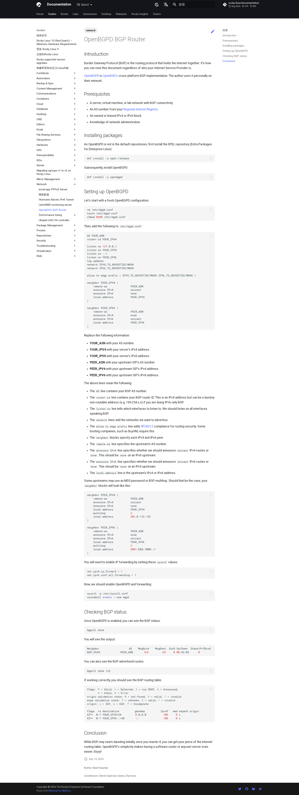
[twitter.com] (240, 789)
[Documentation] (39, 4)
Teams (157, 13)
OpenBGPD (91, 75)
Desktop (106, 13)
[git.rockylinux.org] (253, 789)
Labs (76, 13)
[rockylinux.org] (260, 789)
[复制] (211, 158)
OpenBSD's (110, 75)
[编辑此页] (212, 31)
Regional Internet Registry (140, 109)
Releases (121, 13)
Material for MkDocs (59, 790)
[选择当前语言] (166, 4)
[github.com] (246, 789)
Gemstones (90, 13)
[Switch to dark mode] (157, 4)
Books (64, 13)
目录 (225, 30)
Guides (52, 13)
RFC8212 (147, 426)
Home (40, 13)
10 (82, 4)
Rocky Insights (140, 13)
